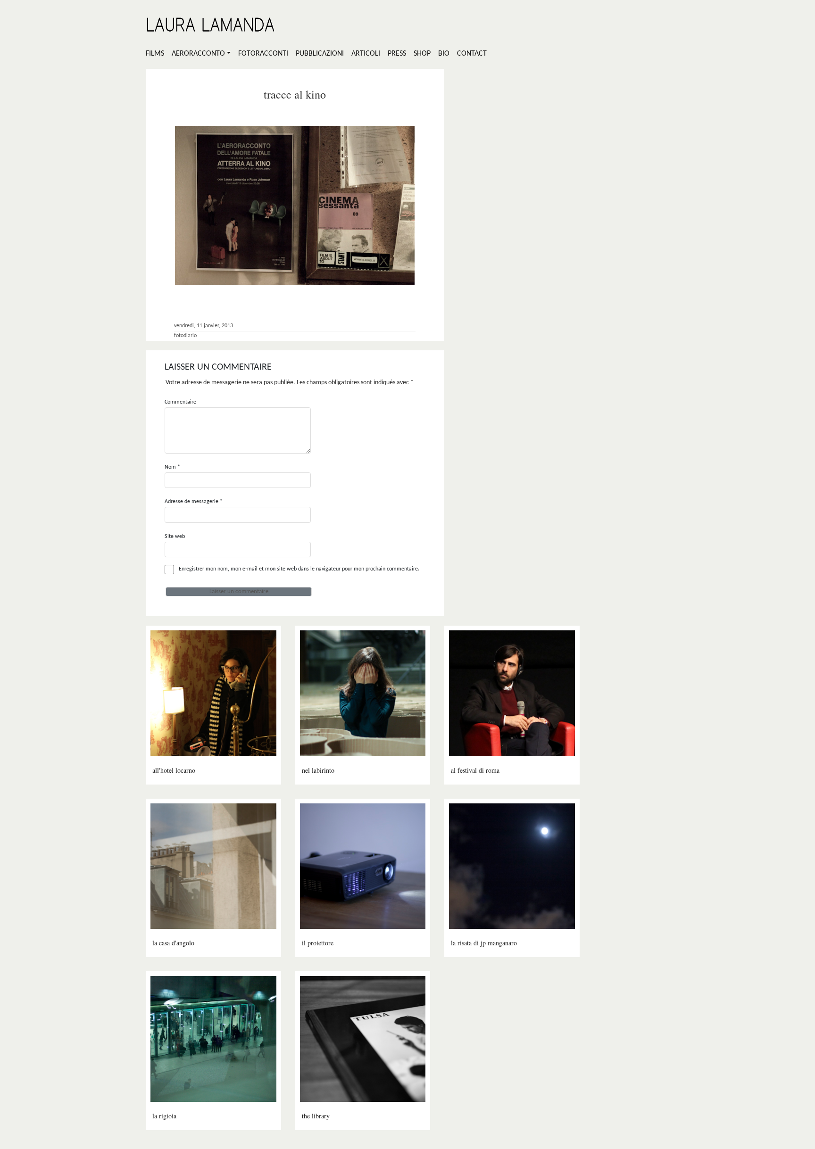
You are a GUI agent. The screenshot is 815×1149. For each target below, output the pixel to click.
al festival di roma (475, 770)
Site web (175, 536)
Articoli (365, 54)
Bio (443, 54)
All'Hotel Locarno (173, 770)
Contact (472, 54)
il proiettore (317, 942)
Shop (422, 54)
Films (155, 54)
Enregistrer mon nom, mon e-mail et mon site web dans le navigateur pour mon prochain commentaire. (299, 569)
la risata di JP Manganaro (484, 942)
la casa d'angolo (173, 942)
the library (316, 1115)
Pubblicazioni (320, 54)
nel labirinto (318, 770)
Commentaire (180, 402)
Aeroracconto (198, 54)
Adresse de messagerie (194, 501)
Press (397, 54)
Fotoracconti (263, 54)
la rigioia (164, 1115)
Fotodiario (185, 336)
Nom (172, 467)
